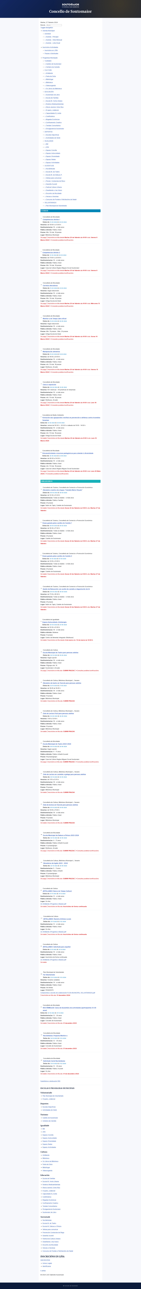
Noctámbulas (47, 1220)
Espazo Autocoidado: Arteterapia (54, 622)
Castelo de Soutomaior (50, 1118)
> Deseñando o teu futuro (53, 190)
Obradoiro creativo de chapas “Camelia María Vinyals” (62, 490)
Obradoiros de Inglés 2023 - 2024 (55, 863)
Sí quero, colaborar (49, 1099)
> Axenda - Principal (51, 37)
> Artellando (49, 73)
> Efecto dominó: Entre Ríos (54, 107)
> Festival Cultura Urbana (53, 187)
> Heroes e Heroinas (52, 196)
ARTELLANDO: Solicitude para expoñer (57, 947)
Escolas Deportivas (49, 1107)
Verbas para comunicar (50, 1229)
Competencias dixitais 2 (51, 252)
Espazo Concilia (48, 1135)
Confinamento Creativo (50, 1203)
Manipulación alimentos (51, 351)
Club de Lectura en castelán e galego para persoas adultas (64, 774)
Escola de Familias (49, 1178)
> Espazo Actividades (52, 162)
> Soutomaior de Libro (52, 95)
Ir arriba (43, 1270)
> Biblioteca (49, 82)
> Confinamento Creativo (53, 122)
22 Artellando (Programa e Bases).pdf (53, 904)
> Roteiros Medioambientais (54, 104)
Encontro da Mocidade (50, 1245)
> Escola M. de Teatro (52, 172)
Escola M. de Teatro (49, 1223)
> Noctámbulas (50, 168)
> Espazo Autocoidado (52, 153)
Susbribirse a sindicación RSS (50, 1081)
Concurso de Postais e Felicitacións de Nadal (58, 1251)
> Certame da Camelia (52, 67)
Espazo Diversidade (49, 1141)
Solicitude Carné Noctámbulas (54, 1061)
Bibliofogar (46, 1167)
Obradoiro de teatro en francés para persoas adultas (62, 683)
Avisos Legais (47, 1263)
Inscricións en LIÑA (51, 50)
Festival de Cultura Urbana (51, 1239)
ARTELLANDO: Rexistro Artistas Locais (57, 919)
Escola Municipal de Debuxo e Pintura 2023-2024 (61, 835)
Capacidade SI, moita (50, 1194)
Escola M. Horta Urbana (51, 1181)
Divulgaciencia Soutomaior (52, 1209)
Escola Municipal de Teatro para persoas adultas (60, 652)
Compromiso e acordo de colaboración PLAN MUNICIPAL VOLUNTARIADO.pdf (67, 993)
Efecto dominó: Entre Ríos (51, 1187)
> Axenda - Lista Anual (52, 43)
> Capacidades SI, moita (53, 113)
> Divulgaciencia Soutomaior (54, 128)
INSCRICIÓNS (45, 1260)
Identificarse (47, 1266)
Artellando (46, 1155)
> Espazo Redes (50, 159)
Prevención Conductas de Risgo (53, 1232)
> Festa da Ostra (50, 76)
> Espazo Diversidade (52, 156)
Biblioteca (46, 1158)
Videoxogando (47, 1170)
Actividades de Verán (50, 1110)
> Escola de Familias (51, 98)
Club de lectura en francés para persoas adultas (60, 805)
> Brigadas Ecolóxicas (52, 119)
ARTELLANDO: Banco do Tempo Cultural (57, 891)
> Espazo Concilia (51, 150)
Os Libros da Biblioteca (50, 1161)
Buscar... (43, 25)
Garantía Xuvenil (48, 1235)
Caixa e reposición (49, 384)
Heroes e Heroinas (49, 1248)
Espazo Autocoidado (50, 1138)
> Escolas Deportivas (52, 135)
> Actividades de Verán (52, 138)
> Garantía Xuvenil (51, 184)
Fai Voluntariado (49, 975)
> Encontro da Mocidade (53, 193)
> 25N (47, 147)
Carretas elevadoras (50, 285)
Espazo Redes (47, 1144)
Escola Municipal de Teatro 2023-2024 (57, 744)
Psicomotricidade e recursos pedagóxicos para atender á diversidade (67, 453)
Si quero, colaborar (49, 1191)
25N (44, 1132)
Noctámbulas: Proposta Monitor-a (55, 1035)
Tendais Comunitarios (50, 1206)
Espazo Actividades (49, 1147)
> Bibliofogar (49, 79)
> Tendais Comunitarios (53, 125)
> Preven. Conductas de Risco (55, 181)
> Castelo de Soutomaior (53, 64)
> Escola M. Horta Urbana (53, 101)
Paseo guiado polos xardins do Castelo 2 (57, 556)
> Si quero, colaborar (52, 110)
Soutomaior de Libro (49, 1212)
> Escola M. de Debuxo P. (53, 175)
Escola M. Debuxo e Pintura (52, 1226)
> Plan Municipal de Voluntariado (56, 205)
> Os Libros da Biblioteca (53, 88)
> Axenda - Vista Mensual (53, 40)
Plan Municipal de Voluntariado (53, 1096)
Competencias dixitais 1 (51, 219)
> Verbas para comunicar (53, 178)
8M (44, 1129)
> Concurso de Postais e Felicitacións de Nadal (60, 199)
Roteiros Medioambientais (51, 1184)
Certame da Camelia (49, 1121)
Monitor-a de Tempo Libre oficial (54, 318)
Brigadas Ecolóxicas (49, 1200)
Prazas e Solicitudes (51, 53)
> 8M (46, 144)
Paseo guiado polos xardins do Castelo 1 (57, 523)
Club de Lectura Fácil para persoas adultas (58, 713)
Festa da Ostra (47, 1164)
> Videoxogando (50, 85)
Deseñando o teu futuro (51, 1242)
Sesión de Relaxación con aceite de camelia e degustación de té (66, 589)
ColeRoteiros (47, 1197)
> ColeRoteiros (50, 116)
